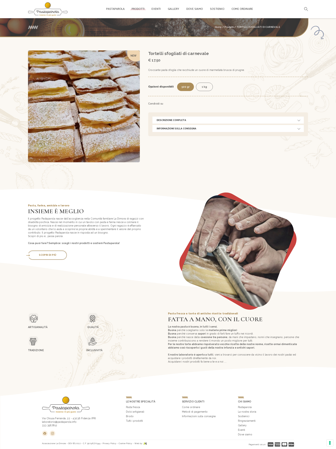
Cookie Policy (125, 443)
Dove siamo (194, 9)
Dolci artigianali (135, 411)
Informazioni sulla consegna (176, 129)
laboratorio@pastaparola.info (59, 421)
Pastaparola (115, 9)
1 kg (204, 86)
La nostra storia (247, 411)
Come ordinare (242, 9)
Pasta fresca (133, 407)
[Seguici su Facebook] (45, 433)
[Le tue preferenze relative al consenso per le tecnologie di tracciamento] (330, 443)
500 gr (185, 86)
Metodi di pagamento (195, 411)
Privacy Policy (110, 443)
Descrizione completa (171, 120)
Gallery (173, 9)
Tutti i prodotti (134, 420)
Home (218, 27)
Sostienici (217, 9)
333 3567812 (49, 425)
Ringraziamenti (247, 420)
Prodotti (138, 9)
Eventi (156, 9)
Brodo (130, 416)
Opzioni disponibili (161, 87)
